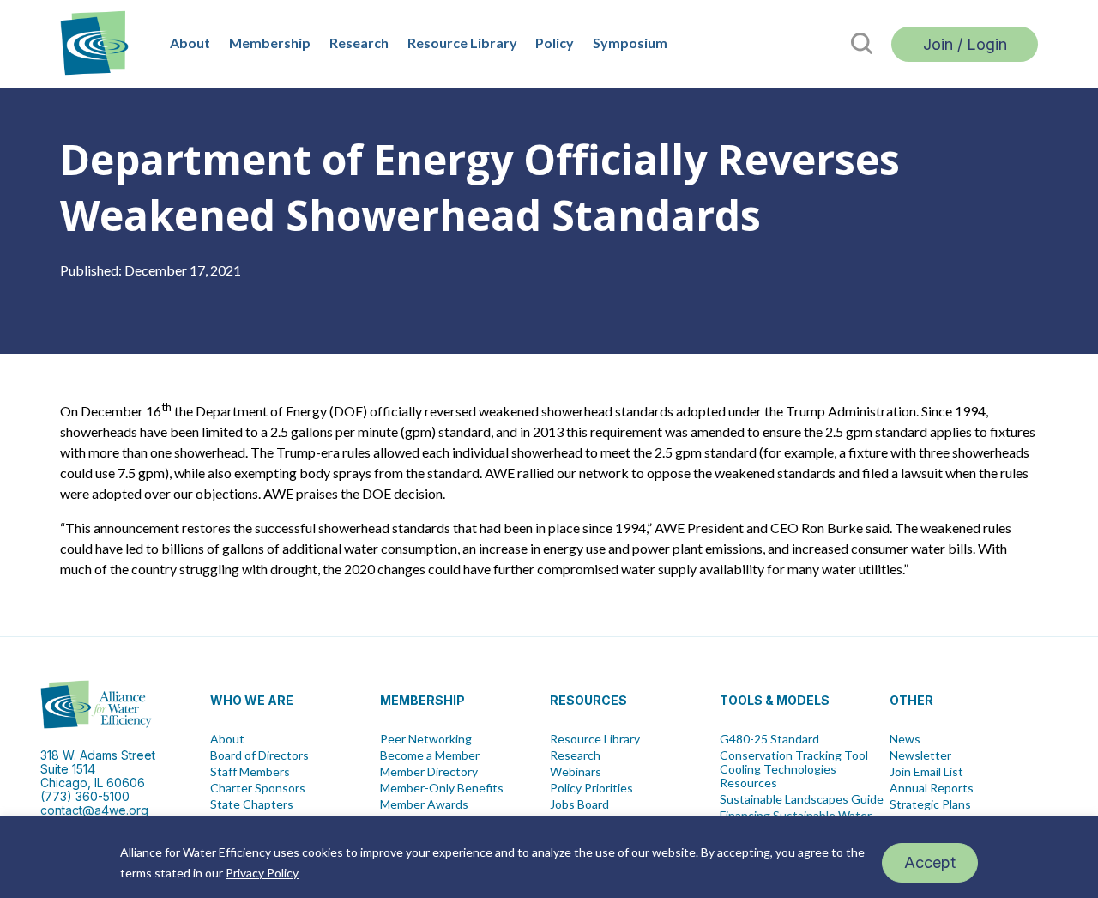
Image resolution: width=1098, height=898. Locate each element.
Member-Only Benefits (442, 788)
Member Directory (429, 772)
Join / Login (965, 44)
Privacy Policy (262, 872)
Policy (554, 42)
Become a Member (430, 755)
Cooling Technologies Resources (778, 776)
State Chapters (251, 804)
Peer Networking (426, 739)
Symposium (630, 42)
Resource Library (462, 42)
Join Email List (926, 772)
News (905, 739)
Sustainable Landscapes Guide (802, 799)
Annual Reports (932, 788)
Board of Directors (259, 755)
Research (359, 42)
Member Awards (424, 804)
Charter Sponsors (257, 788)
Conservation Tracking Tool (794, 755)
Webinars (575, 772)
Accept (930, 862)
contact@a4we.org (94, 810)
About (190, 42)
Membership (270, 42)
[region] (549, 857)
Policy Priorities (591, 788)
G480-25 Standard (769, 739)
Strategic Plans (930, 804)
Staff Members (250, 772)
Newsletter (920, 755)
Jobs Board (579, 804)
